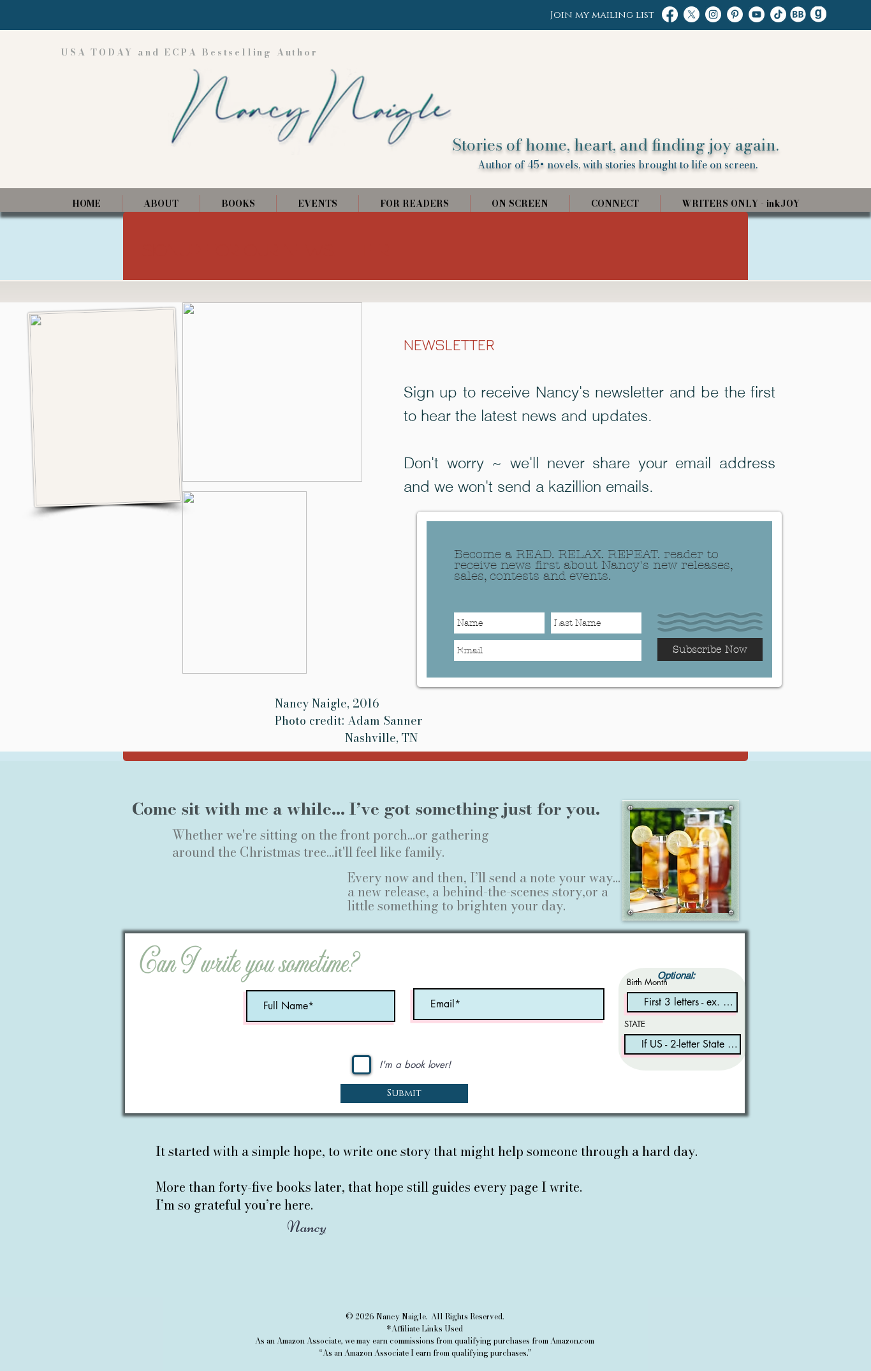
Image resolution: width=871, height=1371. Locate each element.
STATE (634, 1024)
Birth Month (647, 982)
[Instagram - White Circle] (713, 14)
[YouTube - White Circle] (757, 14)
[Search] (734, 106)
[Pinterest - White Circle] (735, 14)
